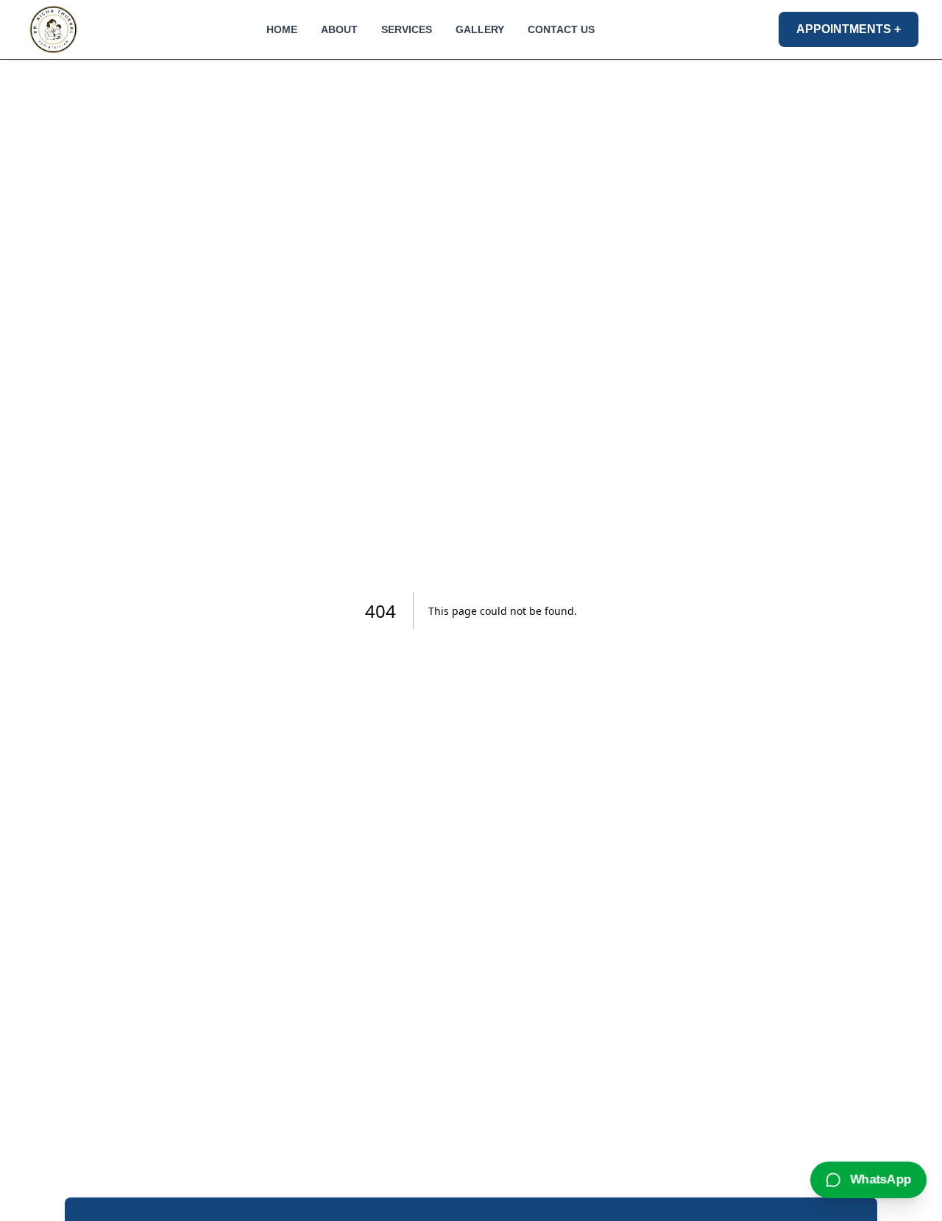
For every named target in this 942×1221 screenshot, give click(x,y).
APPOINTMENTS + (848, 29)
